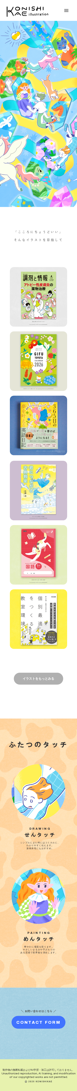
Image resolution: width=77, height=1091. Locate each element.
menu (66, 10)
